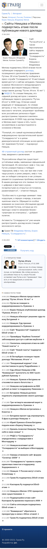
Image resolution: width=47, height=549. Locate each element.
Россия (20, 17)
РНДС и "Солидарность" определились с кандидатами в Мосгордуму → (18, 439)
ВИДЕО (7, 93)
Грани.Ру (6, 13)
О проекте (7, 529)
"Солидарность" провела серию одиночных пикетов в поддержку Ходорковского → (21, 464)
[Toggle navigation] (41, 5)
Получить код (27, 250)
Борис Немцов (8, 20)
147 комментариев (25, 240)
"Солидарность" (18, 233)
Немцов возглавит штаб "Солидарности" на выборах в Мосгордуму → (23, 448)
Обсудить (41, 240)
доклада (30, 70)
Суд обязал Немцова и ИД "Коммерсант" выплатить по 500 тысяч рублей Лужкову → (21, 373)
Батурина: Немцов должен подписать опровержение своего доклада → (22, 396)
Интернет (17, 13)
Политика (27, 17)
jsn (15, 542)
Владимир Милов (22, 20)
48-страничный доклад (13, 151)
